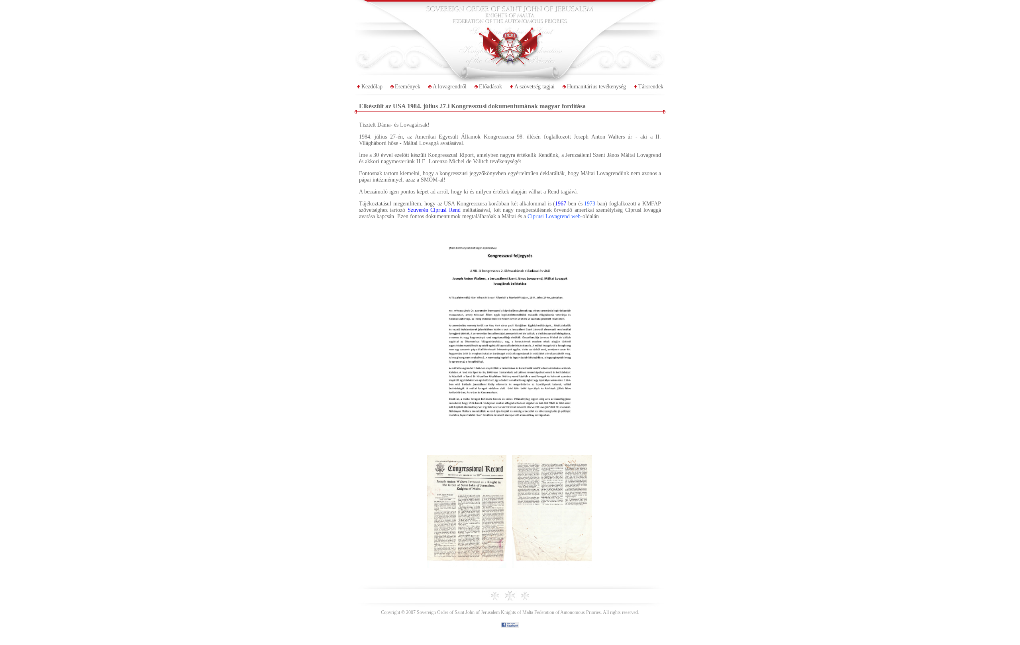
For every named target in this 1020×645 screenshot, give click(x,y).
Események (407, 87)
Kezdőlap (371, 87)
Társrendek (650, 87)
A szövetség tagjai (534, 87)
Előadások (490, 87)
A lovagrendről (450, 87)
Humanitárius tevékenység (596, 87)
